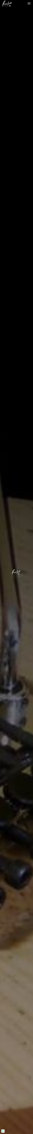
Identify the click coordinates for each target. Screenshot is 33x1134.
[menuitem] (28, 3)
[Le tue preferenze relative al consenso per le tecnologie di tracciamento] (3, 1131)
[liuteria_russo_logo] (13, 3)
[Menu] (28, 3)
